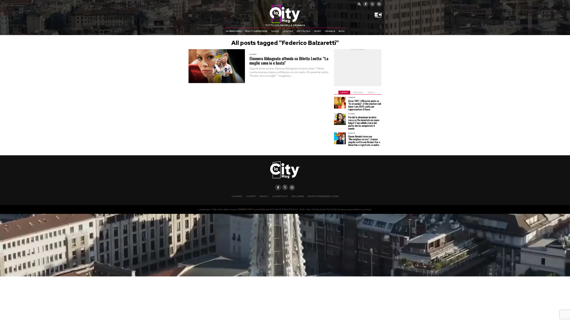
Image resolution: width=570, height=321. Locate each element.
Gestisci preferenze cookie (322, 196)
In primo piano (234, 31)
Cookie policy (280, 196)
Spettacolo (304, 31)
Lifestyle (288, 31)
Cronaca (330, 31)
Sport (317, 31)
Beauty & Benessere (256, 31)
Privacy (264, 196)
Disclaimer (297, 196)
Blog (342, 31)
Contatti (251, 196)
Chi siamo (237, 196)
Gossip (275, 31)
